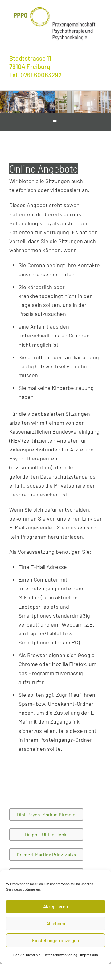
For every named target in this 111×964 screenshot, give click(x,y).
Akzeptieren (55, 906)
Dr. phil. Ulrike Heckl (46, 834)
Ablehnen (55, 923)
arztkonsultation (31, 467)
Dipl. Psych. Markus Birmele (46, 814)
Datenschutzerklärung (60, 955)
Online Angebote (43, 168)
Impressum (89, 955)
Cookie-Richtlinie (26, 955)
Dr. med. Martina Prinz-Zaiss (46, 854)
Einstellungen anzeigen (55, 940)
